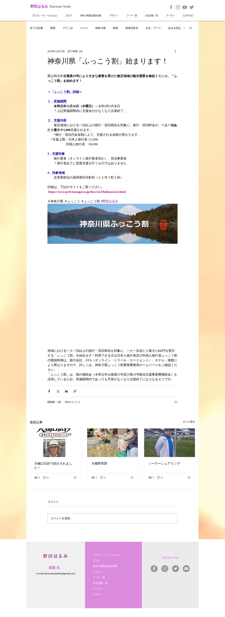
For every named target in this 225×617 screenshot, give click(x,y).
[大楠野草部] (112, 442)
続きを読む (174, 28)
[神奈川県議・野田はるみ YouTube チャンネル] (186, 568)
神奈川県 (100, 28)
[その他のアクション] (175, 51)
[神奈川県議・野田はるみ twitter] (175, 568)
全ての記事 (36, 28)
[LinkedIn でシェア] (66, 391)
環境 (52, 28)
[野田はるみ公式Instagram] (178, 7)
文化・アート (153, 28)
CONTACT (97, 594)
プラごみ (67, 28)
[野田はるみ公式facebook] (171, 7)
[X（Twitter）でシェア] (57, 391)
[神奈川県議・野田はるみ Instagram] (164, 568)
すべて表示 (189, 421)
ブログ (96, 560)
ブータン (98, 588)
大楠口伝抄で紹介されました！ (53, 465)
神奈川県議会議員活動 (105, 566)
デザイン (98, 571)
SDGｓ (84, 28)
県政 (115, 28)
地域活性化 (131, 28)
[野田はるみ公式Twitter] (191, 7)
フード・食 (99, 577)
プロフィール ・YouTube (106, 555)
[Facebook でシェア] (49, 391)
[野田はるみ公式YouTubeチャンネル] (185, 7)
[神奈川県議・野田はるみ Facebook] (154, 568)
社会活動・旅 (100, 583)
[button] (190, 27)
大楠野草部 (99, 463)
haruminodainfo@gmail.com (59, 573)
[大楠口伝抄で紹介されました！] (55, 442)
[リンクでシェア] (75, 391)
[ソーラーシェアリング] (169, 442)
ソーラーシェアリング (164, 463)
